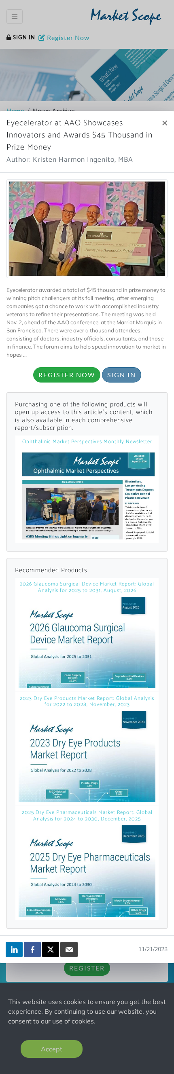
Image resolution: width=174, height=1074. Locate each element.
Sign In (121, 374)
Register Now (66, 374)
